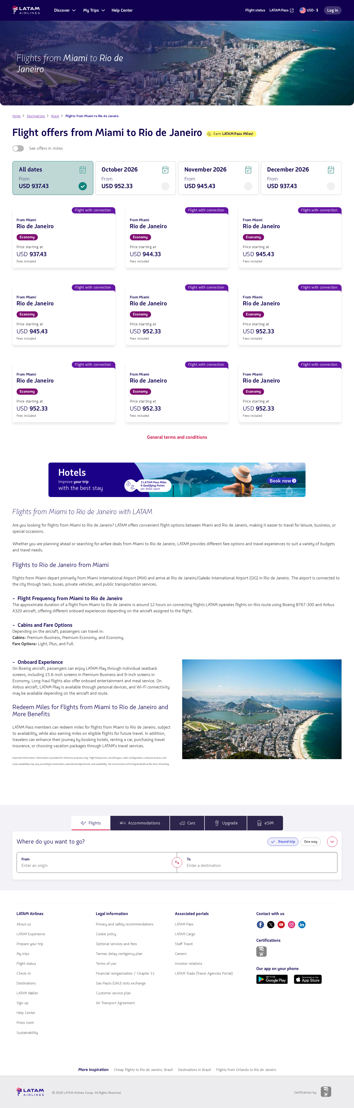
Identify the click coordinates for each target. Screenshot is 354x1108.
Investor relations (188, 964)
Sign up (23, 1003)
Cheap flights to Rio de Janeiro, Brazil (143, 1069)
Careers (181, 954)
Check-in (24, 974)
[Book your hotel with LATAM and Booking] (177, 481)
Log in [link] (334, 11)
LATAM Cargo (185, 934)
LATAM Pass (184, 924)
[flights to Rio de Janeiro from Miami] (262, 709)
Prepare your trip (30, 944)
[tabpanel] (177, 855)
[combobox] (97, 865)
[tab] (90, 823)
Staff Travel (184, 944)
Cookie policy (106, 934)
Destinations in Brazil (194, 1069)
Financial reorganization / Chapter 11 (125, 974)
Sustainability (27, 1033)
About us (24, 924)
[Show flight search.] (332, 842)
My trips (23, 954)
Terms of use (106, 964)
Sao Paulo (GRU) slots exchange (121, 983)
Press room (25, 1023)
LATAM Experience (31, 934)
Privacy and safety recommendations (124, 924)
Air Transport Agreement (115, 1003)
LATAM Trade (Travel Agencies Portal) (204, 974)
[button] (64, 10)
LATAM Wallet (27, 993)
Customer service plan (113, 993)
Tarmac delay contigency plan (119, 954)
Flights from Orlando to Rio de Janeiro (246, 1069)
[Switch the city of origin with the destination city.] (177, 862)
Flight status (26, 964)
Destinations (26, 983)
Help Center (26, 1013)
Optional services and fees (116, 944)
